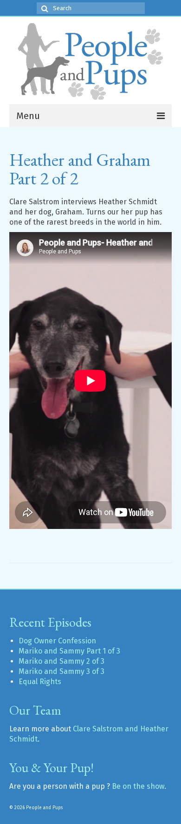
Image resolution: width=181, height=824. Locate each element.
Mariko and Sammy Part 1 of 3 (69, 651)
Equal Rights (40, 681)
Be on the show (138, 786)
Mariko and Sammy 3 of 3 (61, 671)
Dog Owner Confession (57, 640)
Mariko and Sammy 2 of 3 (61, 661)
